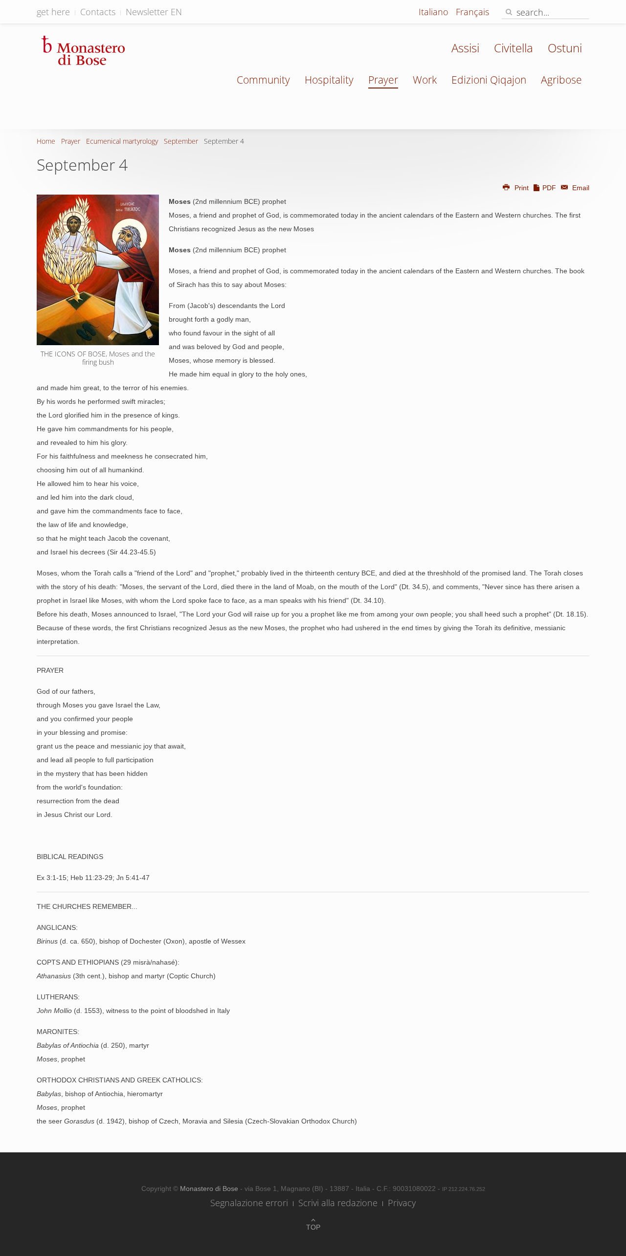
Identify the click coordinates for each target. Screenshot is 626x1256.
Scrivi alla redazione (338, 1203)
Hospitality (329, 80)
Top (313, 1227)
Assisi (465, 48)
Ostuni (565, 48)
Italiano (435, 12)
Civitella (513, 48)
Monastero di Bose (210, 1188)
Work (425, 80)
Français (472, 12)
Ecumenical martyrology (122, 141)
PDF (549, 188)
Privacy (402, 1203)
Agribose (561, 80)
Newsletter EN (154, 12)
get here (53, 12)
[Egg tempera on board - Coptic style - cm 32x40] (98, 270)
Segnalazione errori (249, 1203)
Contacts (97, 12)
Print (522, 188)
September (181, 141)
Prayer (383, 80)
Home (46, 141)
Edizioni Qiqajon (488, 80)
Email (579, 188)
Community (263, 80)
